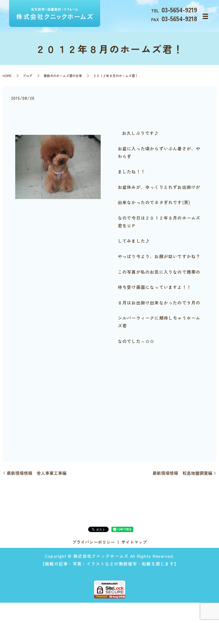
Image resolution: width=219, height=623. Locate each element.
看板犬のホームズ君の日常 (63, 75)
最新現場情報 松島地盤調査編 (182, 473)
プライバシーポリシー (93, 542)
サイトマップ (134, 542)
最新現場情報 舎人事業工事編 (37, 473)
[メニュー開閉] (205, 16)
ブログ (27, 75)
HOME (7, 75)
